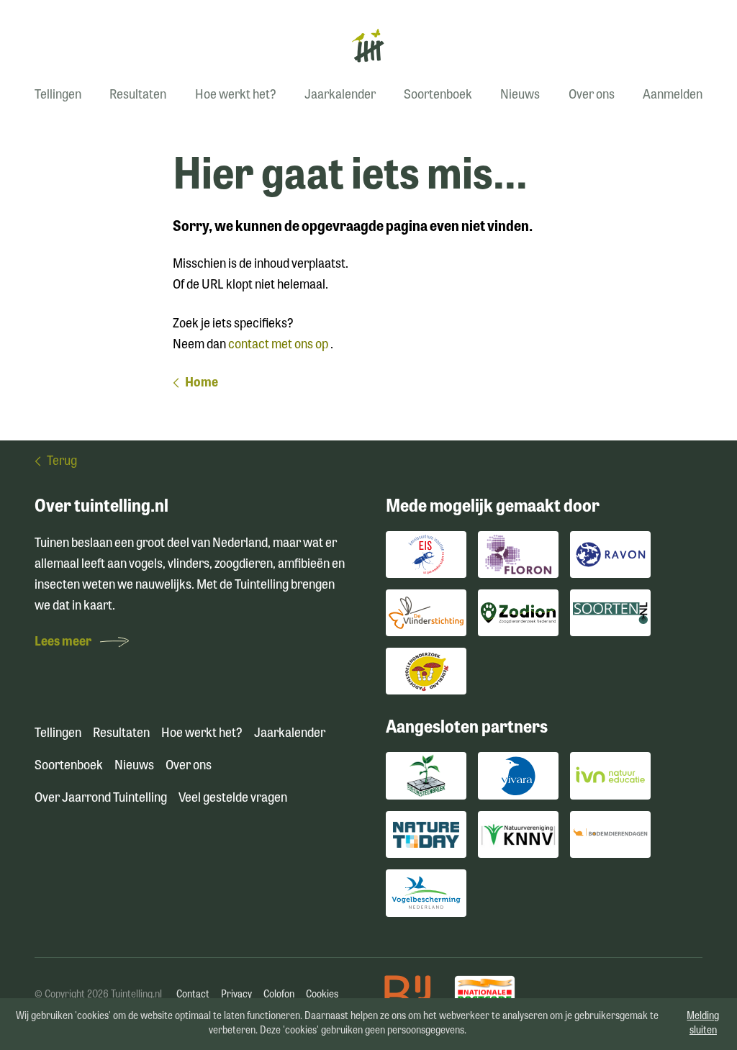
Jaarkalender (340, 96)
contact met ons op (279, 345)
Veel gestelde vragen (232, 799)
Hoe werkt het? (235, 96)
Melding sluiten (703, 1023)
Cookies (322, 995)
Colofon (278, 995)
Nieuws (520, 96)
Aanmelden (672, 96)
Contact (192, 995)
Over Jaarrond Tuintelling (101, 799)
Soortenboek (438, 96)
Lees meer (64, 642)
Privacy (236, 995)
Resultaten (137, 96)
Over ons (592, 96)
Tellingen (58, 96)
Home (201, 383)
